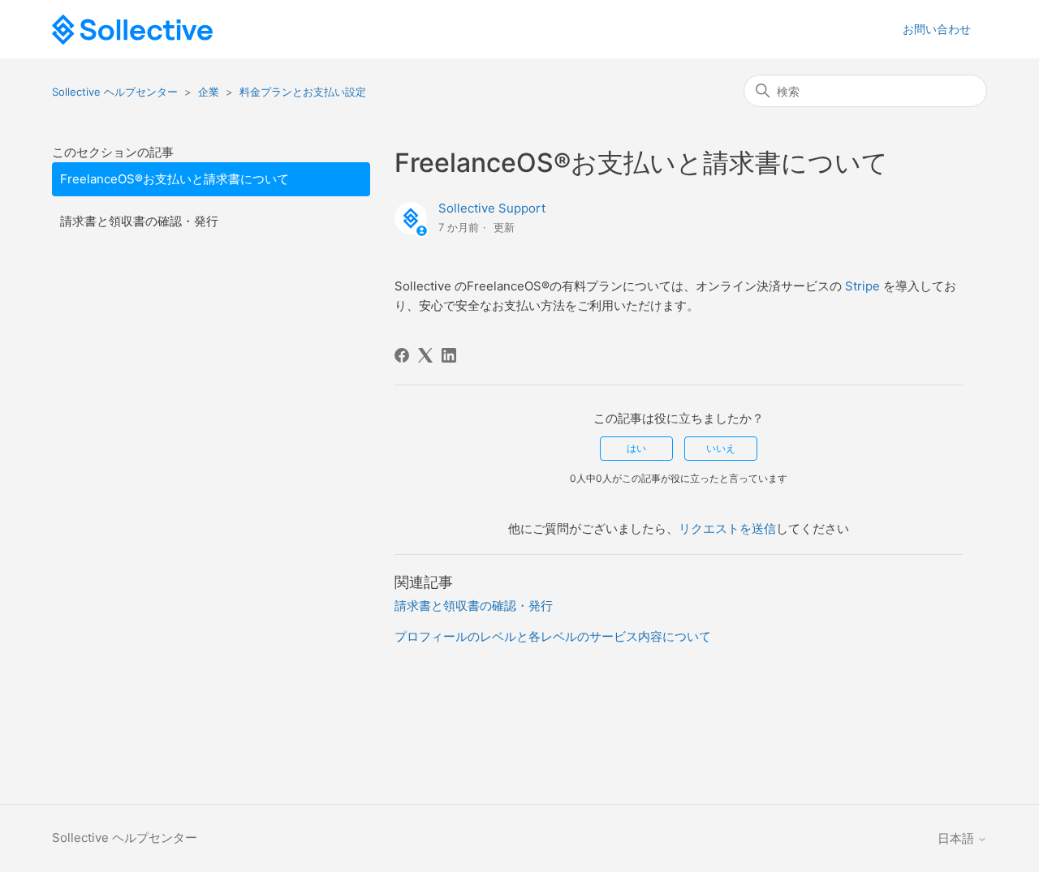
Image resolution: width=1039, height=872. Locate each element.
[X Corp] (425, 355)
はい (636, 448)
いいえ (720, 448)
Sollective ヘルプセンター (115, 91)
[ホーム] (132, 30)
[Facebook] (401, 355)
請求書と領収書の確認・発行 (139, 221)
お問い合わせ (937, 29)
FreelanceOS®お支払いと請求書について (174, 179)
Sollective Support (491, 208)
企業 (208, 91)
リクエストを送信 (727, 528)
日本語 (957, 838)
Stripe (862, 286)
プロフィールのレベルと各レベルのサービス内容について (552, 636)
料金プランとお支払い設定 (302, 91)
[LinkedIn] (449, 355)
